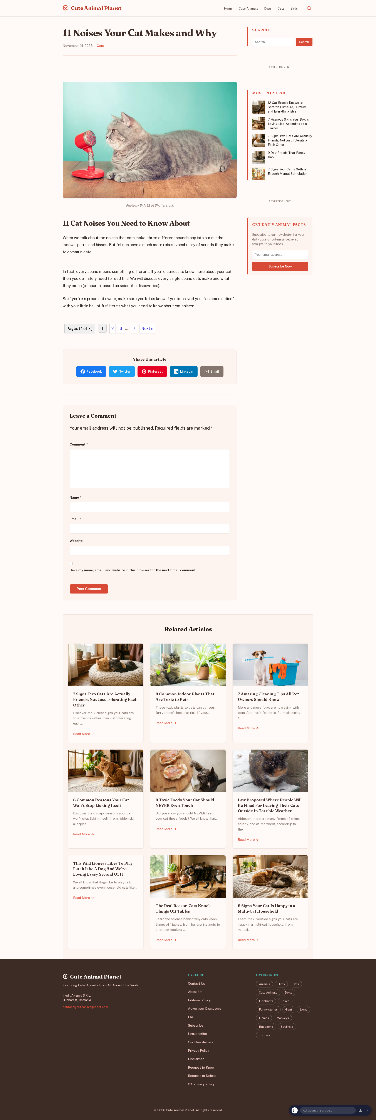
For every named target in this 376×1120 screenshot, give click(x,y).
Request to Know (201, 1067)
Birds (294, 8)
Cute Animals (248, 8)
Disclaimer (196, 1059)
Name (75, 497)
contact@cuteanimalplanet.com (85, 1007)
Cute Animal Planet (95, 8)
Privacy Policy (198, 1051)
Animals (264, 984)
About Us (195, 992)
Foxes (285, 1001)
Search (304, 42)
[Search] (309, 8)
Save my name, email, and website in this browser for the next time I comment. (133, 570)
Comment (79, 444)
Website (76, 541)
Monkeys (283, 1018)
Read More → (83, 734)
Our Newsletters (200, 1042)
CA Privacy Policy (201, 1084)
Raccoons (266, 1026)
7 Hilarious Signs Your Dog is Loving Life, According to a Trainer (288, 124)
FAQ (191, 1017)
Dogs (268, 8)
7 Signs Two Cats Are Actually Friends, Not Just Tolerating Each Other (290, 140)
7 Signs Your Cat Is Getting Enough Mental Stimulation (287, 171)
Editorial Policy (199, 1000)
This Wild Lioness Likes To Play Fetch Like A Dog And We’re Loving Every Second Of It (103, 869)
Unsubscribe (197, 1034)
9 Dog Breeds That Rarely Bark (287, 155)
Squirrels (287, 1026)
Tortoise (264, 1035)
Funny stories (268, 1009)
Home (228, 8)
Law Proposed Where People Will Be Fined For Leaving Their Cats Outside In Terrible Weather (270, 805)
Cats (281, 8)
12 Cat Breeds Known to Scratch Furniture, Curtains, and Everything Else (287, 107)
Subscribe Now (280, 266)
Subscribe (195, 1025)
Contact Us (196, 983)
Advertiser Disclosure (204, 1009)
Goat (288, 1009)
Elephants (266, 1001)
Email (75, 519)
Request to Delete (202, 1076)
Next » (147, 328)
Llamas (264, 1018)
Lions (303, 1009)
